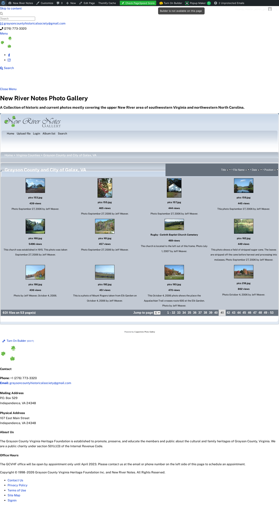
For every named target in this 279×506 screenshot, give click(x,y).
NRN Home (14, 80)
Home (9, 155)
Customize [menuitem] (47, 3)
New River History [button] (119, 80)
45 (244, 312)
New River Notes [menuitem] (23, 3)
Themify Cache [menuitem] (107, 3)
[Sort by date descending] (261, 169)
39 (210, 312)
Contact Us (15, 480)
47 (255, 312)
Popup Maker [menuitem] (199, 3)
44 (239, 312)
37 (200, 312)
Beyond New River (84, 80)
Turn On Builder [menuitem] (172, 4)
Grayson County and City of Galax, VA (69, 155)
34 (184, 312)
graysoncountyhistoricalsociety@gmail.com (35, 383)
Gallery (147, 80)
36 (194, 312)
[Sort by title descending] (230, 169)
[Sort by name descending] (248, 169)
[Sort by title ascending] (227, 169)
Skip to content (11, 8)
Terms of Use (17, 490)
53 (271, 312)
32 (173, 312)
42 (228, 312)
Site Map (14, 495)
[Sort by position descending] (277, 169)
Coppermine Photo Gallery (144, 332)
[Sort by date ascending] (258, 169)
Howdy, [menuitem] (251, 9)
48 (260, 312)
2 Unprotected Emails (231, 3)
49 (265, 312)
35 (189, 312)
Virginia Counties (28, 155)
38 (205, 312)
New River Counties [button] (46, 80)
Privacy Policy (18, 485)
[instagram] (9, 60)
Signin (12, 500)
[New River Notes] (28, 47)
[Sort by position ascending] (275, 169)
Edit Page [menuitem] (89, 3)
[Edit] (30, 341)
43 (233, 312)
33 (178, 312)
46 (249, 312)
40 (216, 312)
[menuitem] (3, 3)
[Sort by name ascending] (246, 169)
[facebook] (9, 55)
